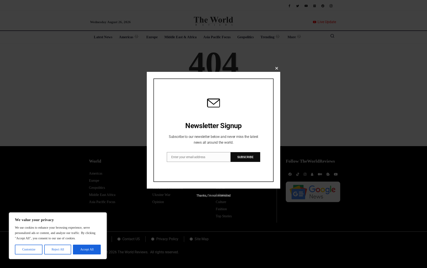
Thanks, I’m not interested (213, 195)
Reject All (58, 249)
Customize (28, 249)
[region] (58, 235)
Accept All (87, 249)
